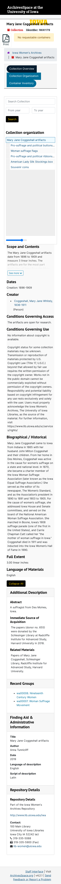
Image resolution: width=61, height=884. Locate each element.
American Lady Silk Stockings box (32, 161)
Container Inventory (21, 83)
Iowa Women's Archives (26, 52)
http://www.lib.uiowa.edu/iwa (28, 815)
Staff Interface (34, 871)
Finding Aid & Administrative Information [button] (22, 722)
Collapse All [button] (16, 583)
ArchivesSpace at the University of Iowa (25, 9)
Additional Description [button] (28, 592)
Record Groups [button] (22, 683)
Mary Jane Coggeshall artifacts (26, 140)
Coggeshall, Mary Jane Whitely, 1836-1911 (33, 303)
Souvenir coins (20, 167)
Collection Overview (21, 68)
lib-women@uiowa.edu (27, 846)
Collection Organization (23, 76)
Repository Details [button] (25, 789)
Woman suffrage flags (24, 150)
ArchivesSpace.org (21, 875)
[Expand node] (58, 17)
